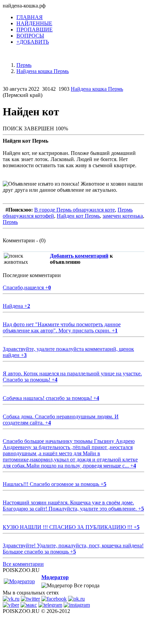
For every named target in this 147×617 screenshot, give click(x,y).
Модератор (55, 577)
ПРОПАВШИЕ (34, 29)
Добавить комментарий (79, 256)
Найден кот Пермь (78, 216)
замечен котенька (123, 216)
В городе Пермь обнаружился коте (74, 210)
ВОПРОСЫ (30, 36)
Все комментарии (23, 564)
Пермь (10, 222)
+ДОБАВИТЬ (32, 42)
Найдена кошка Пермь (97, 89)
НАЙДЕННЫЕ (34, 23)
